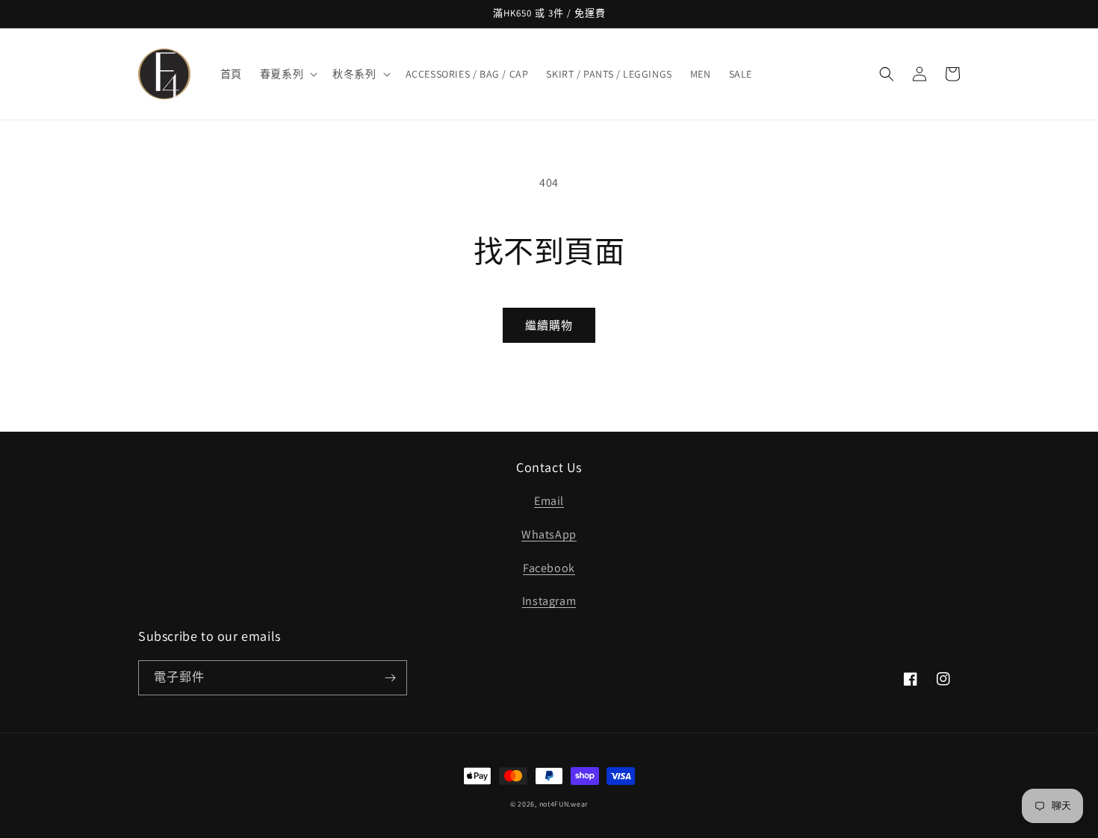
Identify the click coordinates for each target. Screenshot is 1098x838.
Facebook (549, 568)
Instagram (549, 601)
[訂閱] (389, 677)
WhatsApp (549, 534)
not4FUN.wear (563, 804)
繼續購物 (549, 325)
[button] (287, 74)
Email (549, 501)
